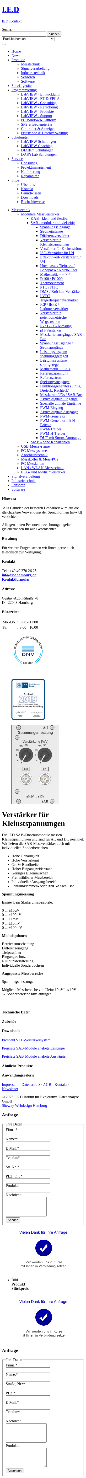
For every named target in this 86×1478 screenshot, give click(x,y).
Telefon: (13, 1158)
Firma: (11, 1130)
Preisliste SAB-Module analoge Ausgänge (33, 1056)
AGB (47, 1084)
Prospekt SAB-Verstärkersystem (26, 1040)
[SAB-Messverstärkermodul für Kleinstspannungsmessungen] (35, 803)
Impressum (10, 1084)
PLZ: (11, 1393)
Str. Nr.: (12, 1167)
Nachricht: (14, 1195)
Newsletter (10, 1089)
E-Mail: (12, 1148)
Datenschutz (31, 1084)
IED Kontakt (12, 21)
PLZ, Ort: (14, 1176)
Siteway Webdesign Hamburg (24, 1105)
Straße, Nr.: (15, 1384)
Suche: (7, 29)
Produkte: (13, 1446)
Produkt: (12, 1185)
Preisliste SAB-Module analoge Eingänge (33, 1048)
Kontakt (60, 1084)
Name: (12, 1139)
